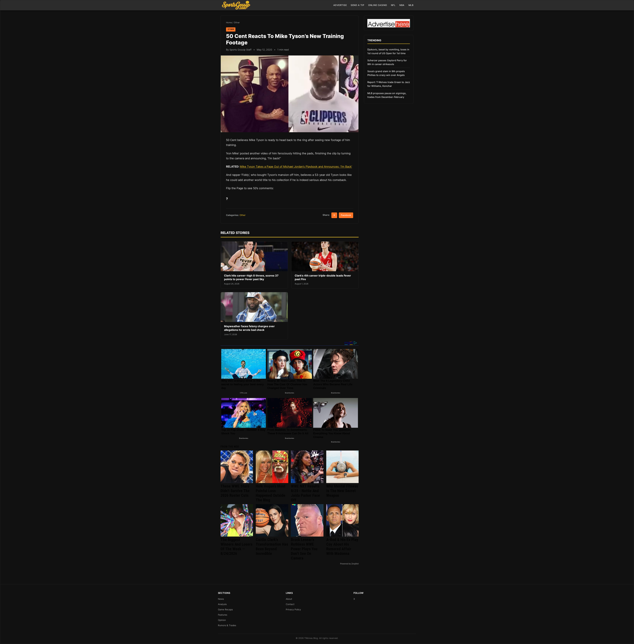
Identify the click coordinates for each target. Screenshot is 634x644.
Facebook (346, 215)
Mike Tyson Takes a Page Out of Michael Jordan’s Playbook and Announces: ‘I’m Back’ (296, 166)
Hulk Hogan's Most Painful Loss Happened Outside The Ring (270, 493)
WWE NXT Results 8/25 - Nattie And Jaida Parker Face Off (305, 493)
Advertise (340, 5)
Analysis (222, 604)
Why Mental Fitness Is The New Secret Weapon (342, 491)
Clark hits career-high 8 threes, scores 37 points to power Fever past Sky (251, 277)
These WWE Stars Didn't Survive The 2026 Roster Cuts (235, 491)
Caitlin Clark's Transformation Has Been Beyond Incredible (272, 546)
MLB (411, 5)
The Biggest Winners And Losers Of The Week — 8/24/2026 (236, 546)
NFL (393, 5)
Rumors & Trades (227, 625)
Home (229, 22)
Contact (290, 604)
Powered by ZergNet (349, 564)
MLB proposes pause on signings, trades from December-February (386, 95)
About (289, 599)
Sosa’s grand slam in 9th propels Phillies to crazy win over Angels (386, 73)
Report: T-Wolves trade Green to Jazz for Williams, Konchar (388, 84)
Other (237, 22)
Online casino (377, 5)
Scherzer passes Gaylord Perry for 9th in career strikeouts (387, 62)
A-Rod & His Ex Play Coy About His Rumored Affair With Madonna (342, 546)
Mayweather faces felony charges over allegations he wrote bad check (249, 328)
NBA (402, 5)
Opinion (222, 620)
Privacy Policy (293, 609)
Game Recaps (225, 609)
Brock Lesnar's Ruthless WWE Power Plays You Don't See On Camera (304, 548)
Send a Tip (357, 5)
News (221, 599)
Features (222, 614)
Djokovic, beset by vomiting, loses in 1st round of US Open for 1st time (388, 51)
